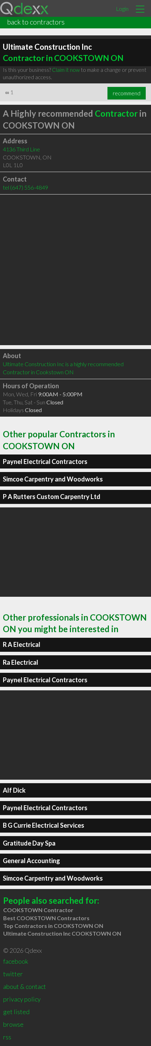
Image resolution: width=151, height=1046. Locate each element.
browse (13, 1024)
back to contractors (36, 22)
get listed (16, 1012)
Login (122, 8)
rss (7, 1037)
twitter (13, 974)
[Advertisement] (75, 269)
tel (25, 187)
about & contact (24, 986)
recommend (126, 93)
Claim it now (66, 70)
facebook (15, 961)
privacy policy (22, 999)
